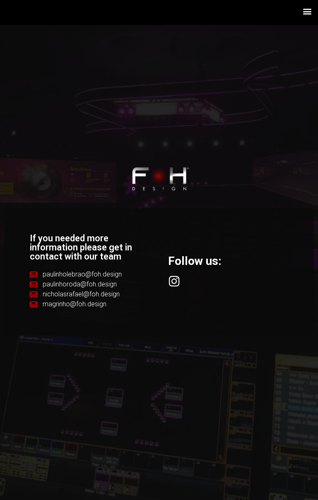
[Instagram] (174, 281)
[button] (307, 11)
